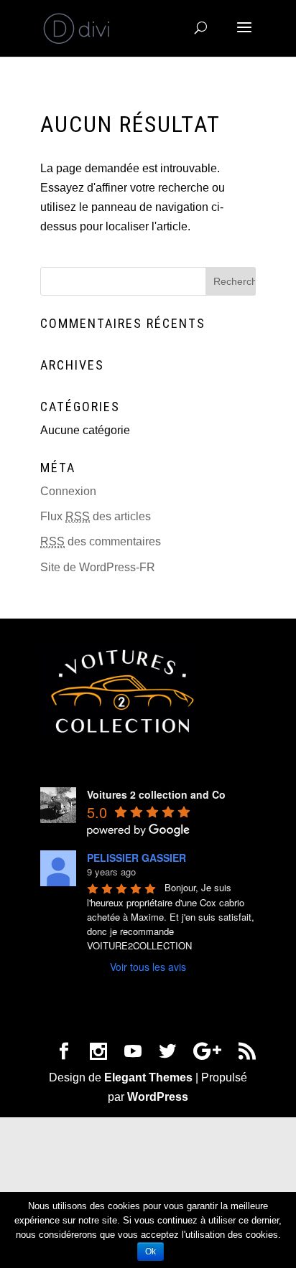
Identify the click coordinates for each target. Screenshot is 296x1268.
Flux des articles (95, 516)
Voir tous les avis (148, 966)
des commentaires (100, 541)
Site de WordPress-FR (97, 567)
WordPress (157, 1097)
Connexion (68, 491)
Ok (150, 1251)
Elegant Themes (148, 1077)
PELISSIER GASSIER (136, 857)
